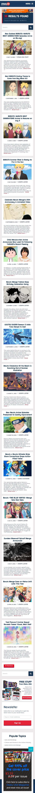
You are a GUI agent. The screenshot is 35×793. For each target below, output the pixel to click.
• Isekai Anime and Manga (12, 745)
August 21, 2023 (11, 478)
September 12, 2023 (12, 347)
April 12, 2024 (12, 264)
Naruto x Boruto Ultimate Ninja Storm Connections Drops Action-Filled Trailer (17, 456)
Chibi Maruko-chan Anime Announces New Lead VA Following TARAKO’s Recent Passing (17, 242)
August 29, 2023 (12, 435)
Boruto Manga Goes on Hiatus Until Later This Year (17, 582)
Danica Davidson (23, 479)
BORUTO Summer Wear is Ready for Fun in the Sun (17, 161)
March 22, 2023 (12, 647)
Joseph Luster (24, 98)
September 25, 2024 (12, 222)
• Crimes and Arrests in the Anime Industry (17, 742)
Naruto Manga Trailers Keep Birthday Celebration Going (17, 283)
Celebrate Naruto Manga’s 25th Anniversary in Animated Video (17, 201)
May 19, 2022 (11, 57)
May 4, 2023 (12, 564)
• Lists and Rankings (10, 740)
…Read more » (15, 109)
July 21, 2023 (12, 520)
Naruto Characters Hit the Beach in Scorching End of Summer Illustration (18, 368)
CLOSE (30, 749)
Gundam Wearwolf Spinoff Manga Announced (17, 539)
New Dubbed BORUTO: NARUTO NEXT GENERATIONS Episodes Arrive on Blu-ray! (17, 36)
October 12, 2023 (12, 305)
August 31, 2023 (12, 393)
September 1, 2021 (12, 98)
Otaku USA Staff (22, 57)
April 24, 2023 (12, 604)
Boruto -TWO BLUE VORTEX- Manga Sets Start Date (17, 499)
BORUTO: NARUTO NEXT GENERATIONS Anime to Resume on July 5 (17, 118)
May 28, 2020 (12, 182)
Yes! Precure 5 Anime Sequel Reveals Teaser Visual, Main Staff (17, 623)
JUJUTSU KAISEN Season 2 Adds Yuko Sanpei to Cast (17, 325)
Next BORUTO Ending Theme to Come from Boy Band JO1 (17, 77)
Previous (9, 665)
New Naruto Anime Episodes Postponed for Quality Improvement (17, 413)
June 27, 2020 (12, 140)
